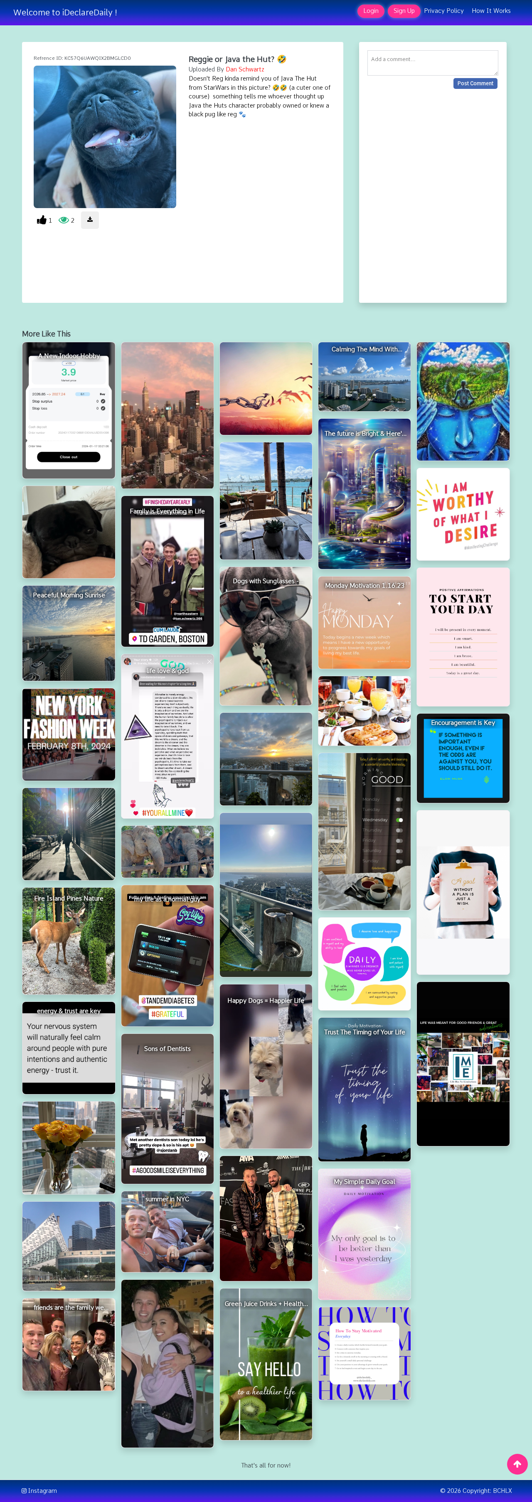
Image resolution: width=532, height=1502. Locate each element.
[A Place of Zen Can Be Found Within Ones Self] (463, 401)
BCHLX (502, 1490)
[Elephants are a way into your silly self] (167, 852)
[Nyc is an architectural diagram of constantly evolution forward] (68, 1246)
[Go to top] (517, 1464)
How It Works (491, 11)
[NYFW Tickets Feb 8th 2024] (68, 734)
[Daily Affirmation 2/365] (364, 964)
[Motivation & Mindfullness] (364, 1353)
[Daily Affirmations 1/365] (463, 637)
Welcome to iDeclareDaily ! (65, 12)
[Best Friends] (167, 1364)
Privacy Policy (444, 11)
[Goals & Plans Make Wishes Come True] (463, 892)
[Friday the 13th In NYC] (68, 834)
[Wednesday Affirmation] (364, 831)
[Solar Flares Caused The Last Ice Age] (167, 415)
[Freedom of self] (266, 388)
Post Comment (475, 83)
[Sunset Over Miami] (266, 759)
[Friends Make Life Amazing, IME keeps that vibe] (463, 1064)
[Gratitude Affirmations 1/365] (463, 514)
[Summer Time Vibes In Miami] (266, 895)
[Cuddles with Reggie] (68, 532)
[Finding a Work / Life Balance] (266, 501)
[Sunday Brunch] (364, 711)
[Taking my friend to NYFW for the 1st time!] (266, 1218)
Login (371, 11)
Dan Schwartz (245, 69)
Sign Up (404, 11)
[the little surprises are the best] (68, 1148)
